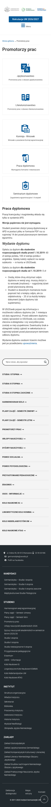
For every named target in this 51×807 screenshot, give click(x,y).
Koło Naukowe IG (12, 664)
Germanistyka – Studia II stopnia (18, 584)
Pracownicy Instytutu (13, 710)
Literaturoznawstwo (25, 105)
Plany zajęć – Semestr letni (16, 617)
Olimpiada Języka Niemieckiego (18, 728)
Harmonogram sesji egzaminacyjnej (20, 608)
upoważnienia (30, 343)
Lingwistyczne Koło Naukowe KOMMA (21, 669)
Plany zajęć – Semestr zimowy (17, 613)
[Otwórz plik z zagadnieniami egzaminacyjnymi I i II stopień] (25, 186)
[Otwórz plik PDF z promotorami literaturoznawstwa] (25, 97)
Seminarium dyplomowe (25, 193)
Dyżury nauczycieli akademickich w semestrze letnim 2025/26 (24, 632)
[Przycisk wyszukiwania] (45, 362)
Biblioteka (8, 706)
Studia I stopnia (11, 638)
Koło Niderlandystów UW (15, 673)
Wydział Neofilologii (13, 724)
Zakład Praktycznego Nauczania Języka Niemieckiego (22, 773)
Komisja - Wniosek (25, 136)
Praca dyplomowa (25, 165)
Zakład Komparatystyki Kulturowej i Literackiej (24, 752)
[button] (25, 25)
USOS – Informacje (12, 660)
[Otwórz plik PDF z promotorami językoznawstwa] (25, 68)
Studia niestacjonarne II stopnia (18, 647)
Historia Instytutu (12, 719)
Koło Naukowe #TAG (13, 677)
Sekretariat (9, 702)
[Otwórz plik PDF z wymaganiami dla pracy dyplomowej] (25, 158)
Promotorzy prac (11, 621)
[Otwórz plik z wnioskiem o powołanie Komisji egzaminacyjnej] (25, 128)
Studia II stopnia (11, 642)
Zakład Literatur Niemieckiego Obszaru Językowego (21, 758)
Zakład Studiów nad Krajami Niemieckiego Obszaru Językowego (22, 766)
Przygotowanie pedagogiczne (17, 651)
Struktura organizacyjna (15, 693)
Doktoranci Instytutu (13, 715)
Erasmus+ (8, 656)
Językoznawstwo (25, 76)
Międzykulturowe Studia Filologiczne (20, 593)
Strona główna (8, 41)
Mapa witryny (28, 792)
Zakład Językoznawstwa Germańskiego (21, 748)
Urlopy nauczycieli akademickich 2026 (20, 626)
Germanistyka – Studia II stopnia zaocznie (22, 589)
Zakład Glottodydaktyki (14, 743)
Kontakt (41, 792)
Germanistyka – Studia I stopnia (18, 580)
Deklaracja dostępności (11, 792)
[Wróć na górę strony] (44, 799)
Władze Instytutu (11, 697)
